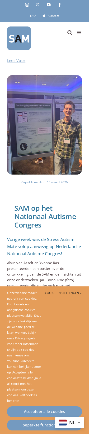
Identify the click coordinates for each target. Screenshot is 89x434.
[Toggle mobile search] (69, 32)
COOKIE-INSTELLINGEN (62, 293)
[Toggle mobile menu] (79, 32)
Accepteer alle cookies (44, 411)
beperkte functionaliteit (44, 425)
